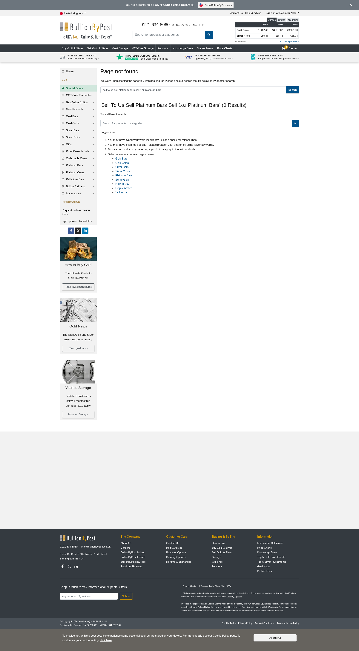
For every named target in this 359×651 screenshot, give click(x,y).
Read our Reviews (131, 566)
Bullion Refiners (75, 186)
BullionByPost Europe (133, 561)
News (205, 48)
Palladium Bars (74, 179)
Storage (216, 557)
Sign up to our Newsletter (77, 221)
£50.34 (264, 35)
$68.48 (279, 35)
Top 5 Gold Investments (271, 557)
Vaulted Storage (78, 388)
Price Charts (224, 48)
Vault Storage (120, 48)
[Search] (209, 35)
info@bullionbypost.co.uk (96, 546)
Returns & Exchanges (178, 561)
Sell (97, 48)
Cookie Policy (229, 623)
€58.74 (294, 35)
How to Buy (122, 183)
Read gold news (78, 348)
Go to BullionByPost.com (218, 5)
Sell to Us (121, 192)
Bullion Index (264, 571)
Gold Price (243, 30)
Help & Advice (253, 12)
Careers (125, 547)
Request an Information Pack (76, 212)
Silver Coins (73, 137)
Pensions (163, 48)
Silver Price (243, 35)
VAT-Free (143, 48)
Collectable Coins (76, 158)
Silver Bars (72, 130)
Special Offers (74, 88)
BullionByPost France (133, 557)
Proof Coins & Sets (77, 151)
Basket (291, 48)
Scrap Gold (122, 179)
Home (69, 71)
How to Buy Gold (78, 265)
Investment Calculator (270, 543)
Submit (126, 596)
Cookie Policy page (224, 635)
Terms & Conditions (264, 623)
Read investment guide (78, 286)
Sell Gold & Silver (222, 552)
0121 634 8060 (69, 546)
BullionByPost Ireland (133, 552)
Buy (72, 48)
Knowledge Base (183, 48)
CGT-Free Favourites (78, 95)
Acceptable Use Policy (288, 623)
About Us (126, 543)
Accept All (275, 637)
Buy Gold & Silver (222, 547)
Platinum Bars (74, 165)
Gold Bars (71, 116)
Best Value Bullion (76, 102)
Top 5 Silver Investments (271, 561)
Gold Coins (72, 123)
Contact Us (236, 12)
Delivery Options (175, 557)
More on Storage (78, 414)
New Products (74, 109)
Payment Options (176, 552)
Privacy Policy (245, 623)
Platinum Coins (74, 172)
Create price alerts (290, 41)
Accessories (73, 193)
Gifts (68, 144)
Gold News (78, 326)
